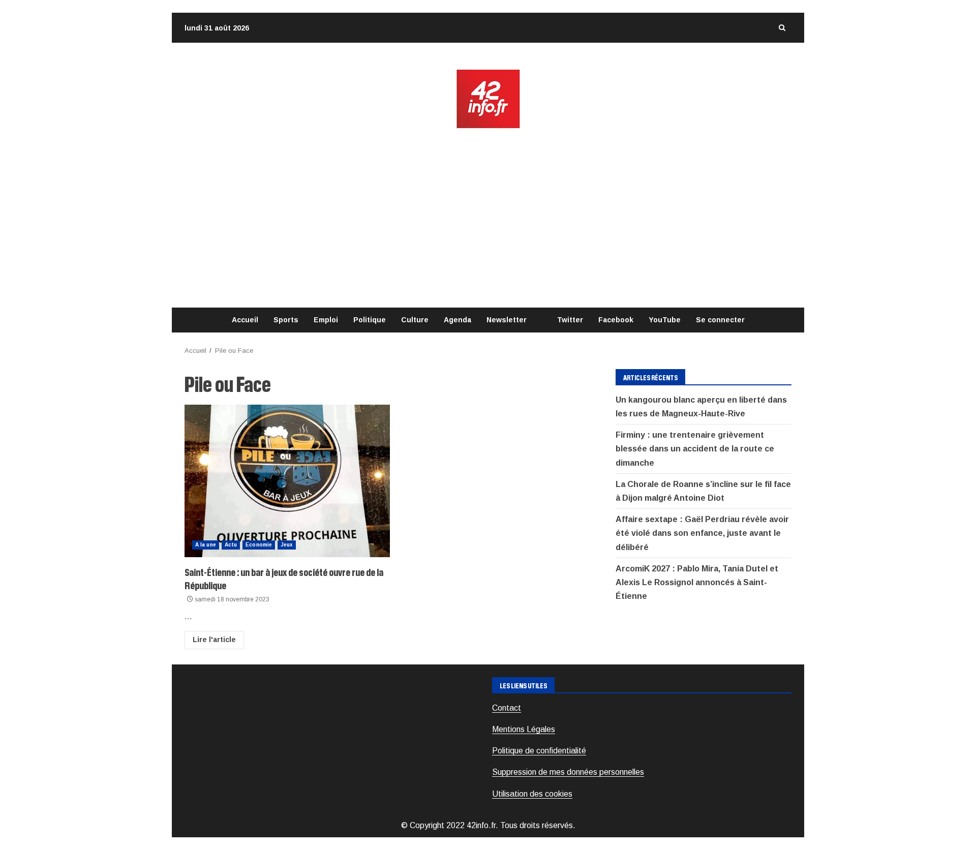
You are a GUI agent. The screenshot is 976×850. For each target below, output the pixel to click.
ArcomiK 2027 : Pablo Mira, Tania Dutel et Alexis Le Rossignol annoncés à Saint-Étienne (697, 582)
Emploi (326, 320)
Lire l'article (214, 639)
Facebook (615, 320)
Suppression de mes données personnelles (568, 772)
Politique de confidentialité (539, 750)
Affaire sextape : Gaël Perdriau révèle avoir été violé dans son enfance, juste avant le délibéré (702, 533)
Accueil (245, 320)
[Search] (781, 28)
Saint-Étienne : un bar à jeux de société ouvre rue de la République (287, 481)
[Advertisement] (488, 218)
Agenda (457, 320)
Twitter (570, 320)
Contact (506, 708)
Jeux (287, 545)
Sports (285, 320)
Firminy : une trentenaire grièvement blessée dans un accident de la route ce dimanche (695, 449)
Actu (231, 545)
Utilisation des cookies (532, 794)
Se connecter (720, 320)
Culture (415, 320)
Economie (259, 545)
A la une (205, 545)
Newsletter (506, 320)
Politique (369, 320)
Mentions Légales (523, 729)
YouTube (665, 320)
